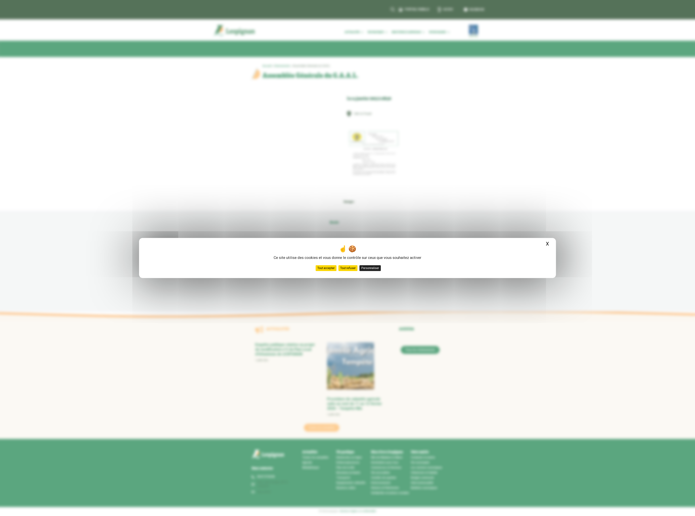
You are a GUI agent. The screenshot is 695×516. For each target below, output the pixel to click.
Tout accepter (326, 268)
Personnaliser (370, 268)
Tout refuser (348, 268)
